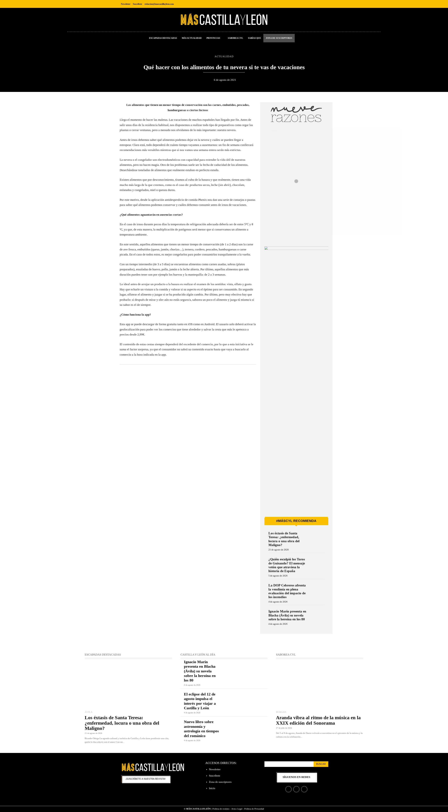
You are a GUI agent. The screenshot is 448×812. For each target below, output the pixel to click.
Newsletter (214, 769)
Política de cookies (221, 809)
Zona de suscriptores (220, 782)
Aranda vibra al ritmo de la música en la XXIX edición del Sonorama (318, 720)
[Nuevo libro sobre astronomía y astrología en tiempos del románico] (246, 728)
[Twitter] (325, 4)
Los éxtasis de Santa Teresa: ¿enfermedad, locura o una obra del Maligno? (283, 539)
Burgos (281, 712)
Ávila (88, 712)
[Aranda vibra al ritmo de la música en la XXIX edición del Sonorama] (319, 685)
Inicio (212, 788)
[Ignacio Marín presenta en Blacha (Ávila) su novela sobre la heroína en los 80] (317, 616)
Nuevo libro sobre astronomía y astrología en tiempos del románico (201, 729)
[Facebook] (309, 4)
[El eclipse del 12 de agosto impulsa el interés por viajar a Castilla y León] (246, 700)
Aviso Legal (237, 809)
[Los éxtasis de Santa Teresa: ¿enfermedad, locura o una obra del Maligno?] (317, 538)
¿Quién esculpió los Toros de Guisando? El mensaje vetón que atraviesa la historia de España (286, 565)
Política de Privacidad (254, 809)
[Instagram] (317, 4)
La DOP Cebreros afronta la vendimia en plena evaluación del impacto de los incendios (287, 591)
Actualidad (224, 56)
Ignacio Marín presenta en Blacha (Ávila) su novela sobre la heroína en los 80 (287, 615)
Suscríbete (214, 775)
